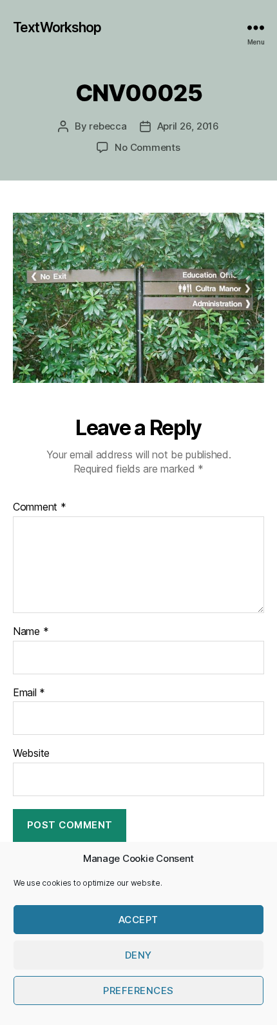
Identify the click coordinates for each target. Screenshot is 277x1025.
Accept (138, 919)
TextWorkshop (57, 27)
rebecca (107, 126)
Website (31, 753)
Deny (138, 955)
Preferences (138, 990)
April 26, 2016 (188, 126)
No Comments (147, 147)
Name (30, 632)
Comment (39, 507)
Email (29, 693)
